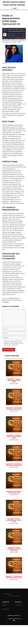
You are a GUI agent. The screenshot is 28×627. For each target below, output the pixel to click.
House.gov (5, 302)
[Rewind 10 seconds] (8, 35)
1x (11, 35)
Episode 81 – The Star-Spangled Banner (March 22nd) (14, 520)
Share (23, 37)
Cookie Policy (5, 609)
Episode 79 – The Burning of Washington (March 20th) (14, 577)
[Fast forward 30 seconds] (14, 35)
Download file (6, 40)
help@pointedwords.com (14, 615)
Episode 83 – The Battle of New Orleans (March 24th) (14, 464)
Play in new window (18, 40)
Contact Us (18, 605)
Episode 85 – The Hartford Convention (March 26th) (14, 408)
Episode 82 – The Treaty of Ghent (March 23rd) (14, 492)
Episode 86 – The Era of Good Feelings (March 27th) (14, 380)
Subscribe (17, 37)
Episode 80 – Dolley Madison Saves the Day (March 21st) (14, 549)
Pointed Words (13, 298)
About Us (4, 605)
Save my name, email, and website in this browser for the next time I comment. (13, 343)
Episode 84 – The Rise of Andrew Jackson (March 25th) (14, 436)
